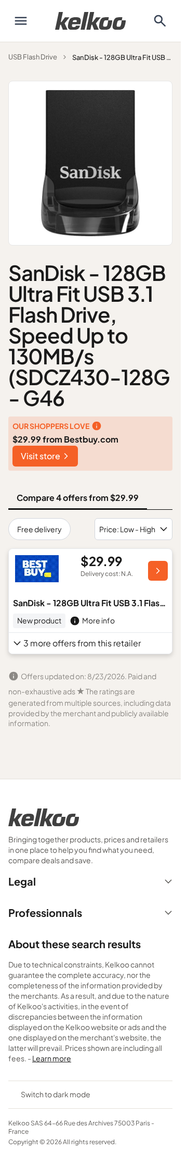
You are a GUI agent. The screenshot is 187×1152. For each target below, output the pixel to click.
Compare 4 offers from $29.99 (78, 497)
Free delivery (39, 529)
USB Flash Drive (32, 57)
